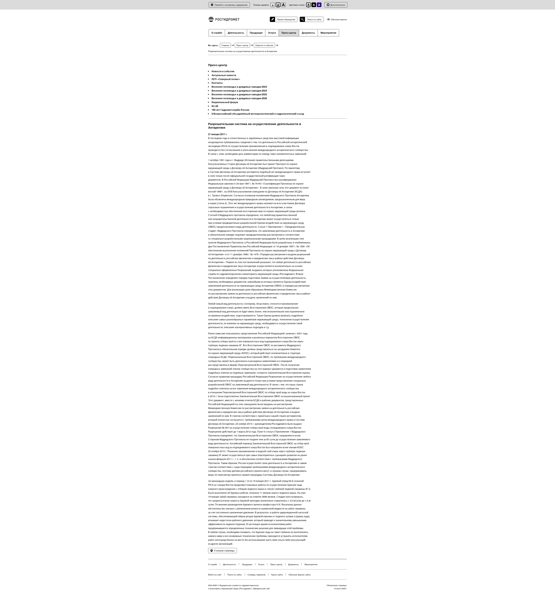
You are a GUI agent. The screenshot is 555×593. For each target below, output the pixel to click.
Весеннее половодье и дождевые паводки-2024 (239, 90)
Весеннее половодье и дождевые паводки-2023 (239, 86)
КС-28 (215, 106)
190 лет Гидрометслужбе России (230, 109)
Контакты (217, 82)
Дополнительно (337, 4)
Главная (225, 45)
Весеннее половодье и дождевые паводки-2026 (239, 98)
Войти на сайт (214, 574)
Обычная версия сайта (299, 574)
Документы (308, 32)
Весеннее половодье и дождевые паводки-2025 (239, 94)
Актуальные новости (224, 75)
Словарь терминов (256, 574)
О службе (216, 32)
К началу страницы (224, 550)
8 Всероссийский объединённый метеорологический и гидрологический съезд (258, 113)
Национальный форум (225, 102)
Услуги (272, 32)
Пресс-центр (289, 32)
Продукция (256, 32)
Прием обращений (286, 19)
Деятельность (236, 32)
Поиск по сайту (314, 19)
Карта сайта (277, 574)
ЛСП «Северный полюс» (226, 79)
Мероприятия (328, 32)
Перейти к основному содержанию (231, 4)
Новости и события (264, 45)
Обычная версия (339, 19)
